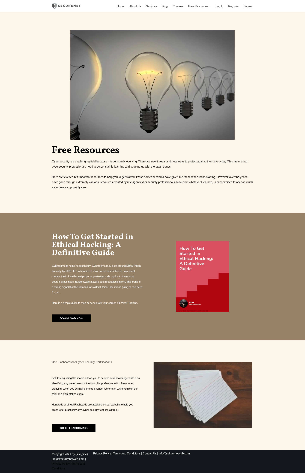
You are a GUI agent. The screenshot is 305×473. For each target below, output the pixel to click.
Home (120, 6)
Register (233, 6)
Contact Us (150, 453)
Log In (219, 6)
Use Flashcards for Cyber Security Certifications (82, 362)
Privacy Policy (61, 463)
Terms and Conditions (126, 453)
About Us (135, 6)
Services (151, 6)
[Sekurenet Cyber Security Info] (66, 6)
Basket (248, 6)
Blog (165, 6)
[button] (210, 6)
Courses (178, 6)
